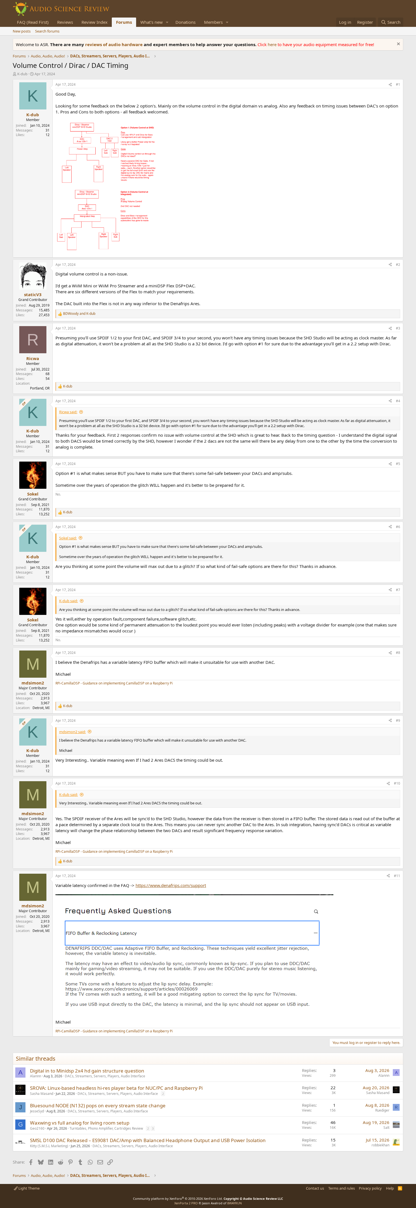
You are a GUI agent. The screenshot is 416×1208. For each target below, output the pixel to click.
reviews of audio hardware (114, 44)
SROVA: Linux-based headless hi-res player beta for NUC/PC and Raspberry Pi (116, 1088)
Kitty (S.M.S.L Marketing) (49, 1146)
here (273, 44)
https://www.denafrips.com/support (171, 885)
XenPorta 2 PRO (186, 1203)
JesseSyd (37, 1111)
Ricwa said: (68, 411)
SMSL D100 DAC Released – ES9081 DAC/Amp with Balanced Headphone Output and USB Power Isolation (148, 1140)
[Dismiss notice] (397, 45)
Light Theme (29, 1188)
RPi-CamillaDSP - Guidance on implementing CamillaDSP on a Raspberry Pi (114, 683)
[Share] (390, 84)
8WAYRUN (234, 1203)
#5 (398, 463)
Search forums (47, 31)
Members (213, 22)
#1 (398, 84)
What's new (151, 22)
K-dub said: (68, 600)
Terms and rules (341, 1188)
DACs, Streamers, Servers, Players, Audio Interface (105, 1076)
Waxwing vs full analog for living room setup (79, 1122)
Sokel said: (68, 538)
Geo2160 (37, 1128)
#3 (398, 328)
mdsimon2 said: (72, 731)
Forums (124, 22)
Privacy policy (370, 1188)
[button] (167, 22)
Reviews (65, 22)
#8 (398, 652)
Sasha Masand (41, 1093)
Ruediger (382, 1110)
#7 (398, 589)
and (79, 313)
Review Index (95, 22)
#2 (398, 264)
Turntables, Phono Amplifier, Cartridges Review (106, 1128)
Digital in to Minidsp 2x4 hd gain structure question (87, 1070)
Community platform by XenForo (178, 1198)
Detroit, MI (41, 707)
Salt (386, 1127)
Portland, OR (40, 388)
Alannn (35, 1076)
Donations (185, 22)
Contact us (315, 1188)
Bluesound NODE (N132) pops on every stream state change (98, 1105)
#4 (398, 401)
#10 (397, 783)
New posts (22, 31)
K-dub (22, 73)
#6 (398, 526)
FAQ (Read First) (33, 22)
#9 (398, 720)
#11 (397, 875)
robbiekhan (380, 1145)
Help (390, 1188)
